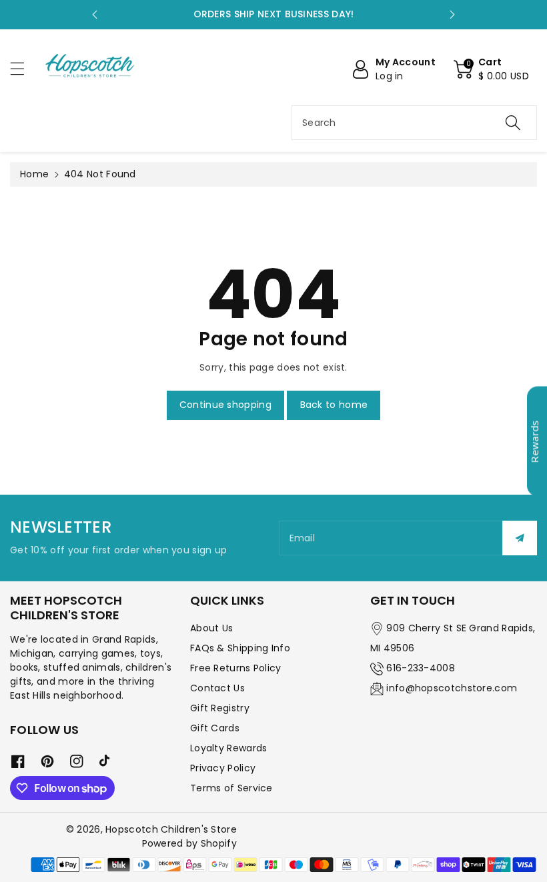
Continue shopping (225, 404)
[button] (23, 68)
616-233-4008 (420, 668)
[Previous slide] (94, 14)
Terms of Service (231, 788)
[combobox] (414, 122)
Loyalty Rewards (228, 748)
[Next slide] (452, 14)
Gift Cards (214, 728)
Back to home (334, 404)
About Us (211, 628)
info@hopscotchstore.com (451, 688)
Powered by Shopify (189, 843)
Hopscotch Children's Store (171, 829)
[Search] (513, 122)
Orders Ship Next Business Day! (273, 14)
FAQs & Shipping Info (240, 648)
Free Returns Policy (236, 668)
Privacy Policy (222, 768)
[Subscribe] (519, 538)
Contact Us (217, 688)
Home (34, 174)
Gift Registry (219, 708)
